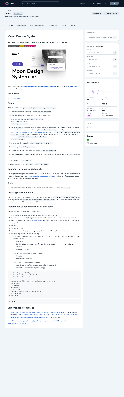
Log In (114, 3)
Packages (82, 3)
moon (8, 13)
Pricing (91, 3)
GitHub (89, 128)
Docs (99, 3)
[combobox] (40, 3)
